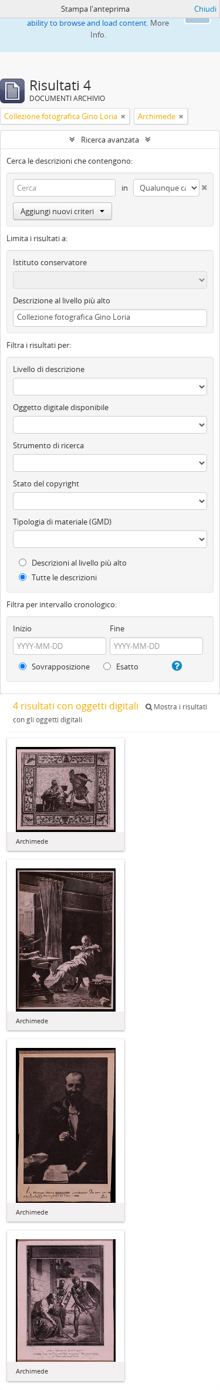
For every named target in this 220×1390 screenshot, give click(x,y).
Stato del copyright (46, 483)
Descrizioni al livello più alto (78, 562)
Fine (117, 628)
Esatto (126, 666)
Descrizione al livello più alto (61, 300)
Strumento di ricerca (48, 445)
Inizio (22, 628)
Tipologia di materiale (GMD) (62, 521)
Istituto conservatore (50, 262)
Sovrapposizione (60, 666)
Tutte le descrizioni (63, 577)
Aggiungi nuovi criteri (57, 211)
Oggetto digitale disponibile (61, 407)
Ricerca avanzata (110, 139)
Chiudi (205, 9)
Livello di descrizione (48, 369)
